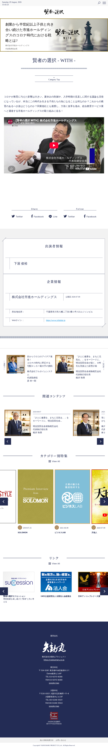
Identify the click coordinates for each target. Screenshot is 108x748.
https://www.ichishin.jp (55, 320)
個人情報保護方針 (47, 740)
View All (56, 461)
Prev (7, 441)
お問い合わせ (61, 740)
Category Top (54, 79)
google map (54, 683)
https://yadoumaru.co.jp (54, 660)
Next (100, 441)
